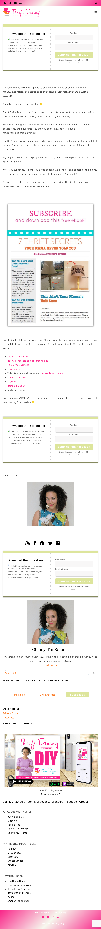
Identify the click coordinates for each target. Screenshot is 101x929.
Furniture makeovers (18, 356)
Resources (8, 717)
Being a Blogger (16, 386)
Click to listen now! (50, 794)
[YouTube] (15, 3)
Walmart (12, 897)
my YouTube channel (52, 373)
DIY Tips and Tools (17, 377)
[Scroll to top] (95, 919)
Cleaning (12, 820)
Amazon (11, 901)
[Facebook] (5, 3)
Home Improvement (18, 365)
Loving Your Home (17, 832)
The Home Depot (16, 881)
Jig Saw (11, 849)
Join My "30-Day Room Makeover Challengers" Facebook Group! (45, 801)
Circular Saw (14, 853)
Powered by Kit (74, 63)
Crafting (11, 381)
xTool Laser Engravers (19, 885)
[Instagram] (10, 3)
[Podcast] (20, 3)
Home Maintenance (17, 828)
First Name (74, 33)
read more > (50, 665)
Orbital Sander (15, 861)
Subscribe (77, 695)
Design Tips (13, 824)
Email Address (74, 42)
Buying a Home (15, 817)
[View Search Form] (96, 3)
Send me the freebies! (74, 54)
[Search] (93, 673)
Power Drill (13, 864)
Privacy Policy (10, 713)
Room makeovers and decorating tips (27, 360)
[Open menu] (95, 12)
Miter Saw (12, 857)
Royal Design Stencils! (19, 893)
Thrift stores (14, 369)
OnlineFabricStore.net (19, 889)
